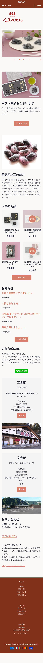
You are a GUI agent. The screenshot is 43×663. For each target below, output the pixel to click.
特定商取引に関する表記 (21, 630)
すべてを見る (21, 339)
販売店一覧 (21, 608)
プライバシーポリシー (21, 633)
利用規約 (21, 627)
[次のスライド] (29, 59)
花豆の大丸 (20, 644)
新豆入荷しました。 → (14, 327)
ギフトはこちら (21, 124)
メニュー (7, 5)
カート (38, 6)
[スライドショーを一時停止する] (40, 59)
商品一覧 (21, 277)
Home (21, 586)
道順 (22, 415)
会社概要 (21, 624)
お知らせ (21, 605)
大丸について (21, 592)
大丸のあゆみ (21, 611)
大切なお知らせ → (11, 303)
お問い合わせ (21, 595)
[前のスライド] (14, 59)
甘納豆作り (21, 614)
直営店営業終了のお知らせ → (17, 293)
